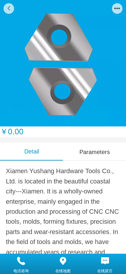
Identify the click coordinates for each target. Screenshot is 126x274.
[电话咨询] (21, 261)
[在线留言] (105, 261)
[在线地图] (63, 261)
